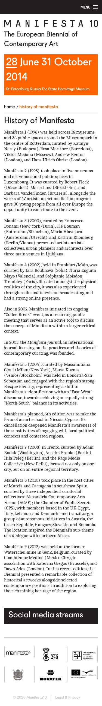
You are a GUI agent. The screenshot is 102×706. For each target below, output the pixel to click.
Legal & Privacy (67, 697)
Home (9, 106)
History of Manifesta (38, 106)
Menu (86, 7)
